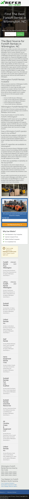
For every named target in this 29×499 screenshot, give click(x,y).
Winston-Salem (12, 486)
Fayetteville (4, 484)
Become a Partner (12, 492)
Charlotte (6, 483)
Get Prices (20, 34)
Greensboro (11, 484)
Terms (17, 496)
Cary (2, 483)
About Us (2, 492)
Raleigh (6, 486)
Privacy (13, 496)
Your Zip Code (6, 217)
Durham (12, 483)
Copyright (22, 496)
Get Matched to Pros (13, 224)
